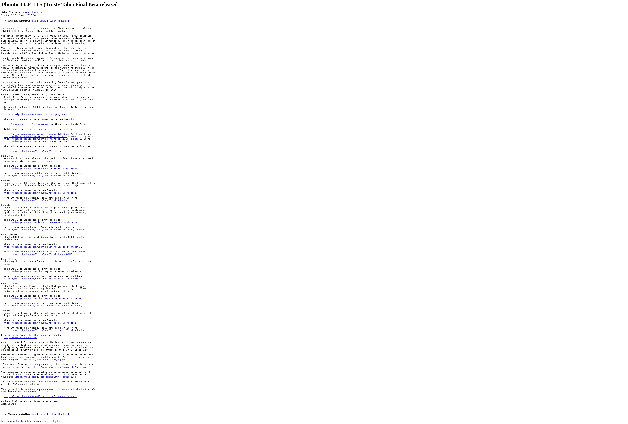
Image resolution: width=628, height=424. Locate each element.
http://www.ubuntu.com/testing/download (29, 124)
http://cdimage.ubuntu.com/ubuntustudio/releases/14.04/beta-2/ (44, 298)
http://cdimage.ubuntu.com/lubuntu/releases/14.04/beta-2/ (40, 222)
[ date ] (34, 20)
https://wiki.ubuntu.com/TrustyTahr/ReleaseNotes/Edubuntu (40, 175)
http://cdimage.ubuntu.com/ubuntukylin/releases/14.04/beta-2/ (43, 271)
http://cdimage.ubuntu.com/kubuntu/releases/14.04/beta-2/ (40, 193)
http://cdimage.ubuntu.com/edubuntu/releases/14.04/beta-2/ (41, 168)
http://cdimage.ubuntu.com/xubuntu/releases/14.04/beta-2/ (40, 323)
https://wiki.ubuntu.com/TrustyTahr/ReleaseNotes (34, 151)
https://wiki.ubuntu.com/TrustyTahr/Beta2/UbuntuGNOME (38, 254)
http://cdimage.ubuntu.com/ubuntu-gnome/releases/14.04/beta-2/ (44, 247)
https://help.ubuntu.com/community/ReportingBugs (45, 377)
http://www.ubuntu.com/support (48, 359)
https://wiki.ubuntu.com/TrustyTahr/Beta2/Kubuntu (35, 200)
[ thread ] (43, 20)
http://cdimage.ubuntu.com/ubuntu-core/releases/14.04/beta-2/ (43, 139)
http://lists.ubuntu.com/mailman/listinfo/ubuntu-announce (40, 396)
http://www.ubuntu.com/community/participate (62, 367)
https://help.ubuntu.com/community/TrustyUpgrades (35, 114)
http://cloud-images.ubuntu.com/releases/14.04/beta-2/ (38, 134)
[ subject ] (53, 20)
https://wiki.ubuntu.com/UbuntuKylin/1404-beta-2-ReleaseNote (42, 278)
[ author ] (64, 20)
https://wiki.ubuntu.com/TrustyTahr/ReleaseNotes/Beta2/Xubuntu (44, 330)
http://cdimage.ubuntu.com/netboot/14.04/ (30, 141)
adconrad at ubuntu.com (30, 12)
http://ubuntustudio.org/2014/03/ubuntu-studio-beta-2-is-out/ (43, 305)
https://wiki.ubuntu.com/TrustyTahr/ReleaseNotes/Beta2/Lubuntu (44, 229)
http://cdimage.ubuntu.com (20, 337)
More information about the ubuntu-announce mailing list (30, 421)
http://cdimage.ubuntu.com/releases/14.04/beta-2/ (35, 136)
